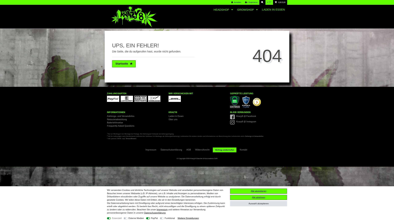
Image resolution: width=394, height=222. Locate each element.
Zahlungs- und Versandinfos (120, 116)
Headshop (222, 9)
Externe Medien (136, 218)
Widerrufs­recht (202, 149)
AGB (188, 149)
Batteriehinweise (115, 122)
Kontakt (243, 149)
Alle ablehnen (258, 197)
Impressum (162, 209)
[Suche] (262, 2)
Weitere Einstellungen (188, 218)
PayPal (154, 218)
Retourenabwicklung (117, 119)
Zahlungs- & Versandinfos (254, 136)
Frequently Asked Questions (120, 126)
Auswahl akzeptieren (259, 203)
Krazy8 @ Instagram (246, 121)
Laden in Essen (273, 9)
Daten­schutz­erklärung (155, 213)
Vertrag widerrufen (224, 150)
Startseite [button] (122, 63)
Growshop (246, 9)
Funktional (170, 218)
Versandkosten (131, 138)
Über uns (173, 119)
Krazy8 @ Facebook (246, 116)
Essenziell (117, 218)
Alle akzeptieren (258, 191)
